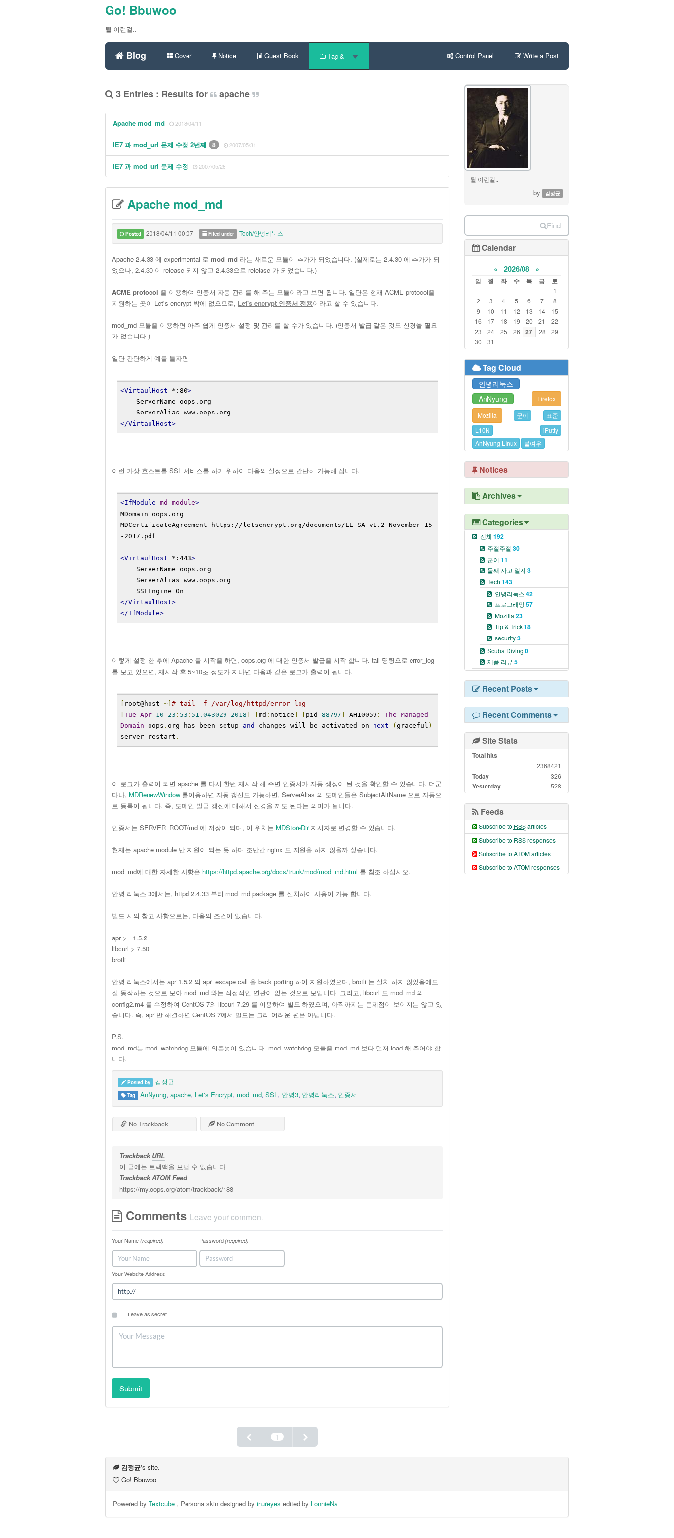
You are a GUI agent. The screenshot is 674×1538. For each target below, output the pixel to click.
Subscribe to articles (513, 826)
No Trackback (147, 1123)
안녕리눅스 (318, 1094)
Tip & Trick (513, 626)
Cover (182, 55)
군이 (522, 415)
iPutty (550, 430)
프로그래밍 (514, 604)
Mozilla (487, 415)
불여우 (533, 443)
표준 (552, 415)
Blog (135, 54)
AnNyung (153, 1094)
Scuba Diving (507, 650)
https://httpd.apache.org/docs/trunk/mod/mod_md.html (280, 871)
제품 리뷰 (502, 661)
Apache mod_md (139, 123)
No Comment (234, 1123)
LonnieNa (324, 1503)
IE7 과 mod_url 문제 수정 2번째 (161, 144)
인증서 (347, 1094)
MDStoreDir (292, 827)
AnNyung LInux (496, 443)
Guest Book (280, 55)
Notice (226, 55)
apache (180, 1094)
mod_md (249, 1094)
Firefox (546, 398)
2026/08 (516, 269)
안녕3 (290, 1094)
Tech (499, 581)
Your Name (138, 1240)
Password (224, 1240)
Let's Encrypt (214, 1094)
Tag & (336, 56)
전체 (492, 536)
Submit (130, 1388)
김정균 (164, 1081)
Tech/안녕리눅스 (261, 233)
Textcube (163, 1503)
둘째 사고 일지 (509, 570)
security (508, 638)
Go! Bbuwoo (141, 9)
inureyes (269, 1503)
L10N (482, 430)
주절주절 (503, 548)
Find (554, 225)
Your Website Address (138, 1273)
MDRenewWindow (154, 794)
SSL (271, 1094)
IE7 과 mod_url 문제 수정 (150, 166)
